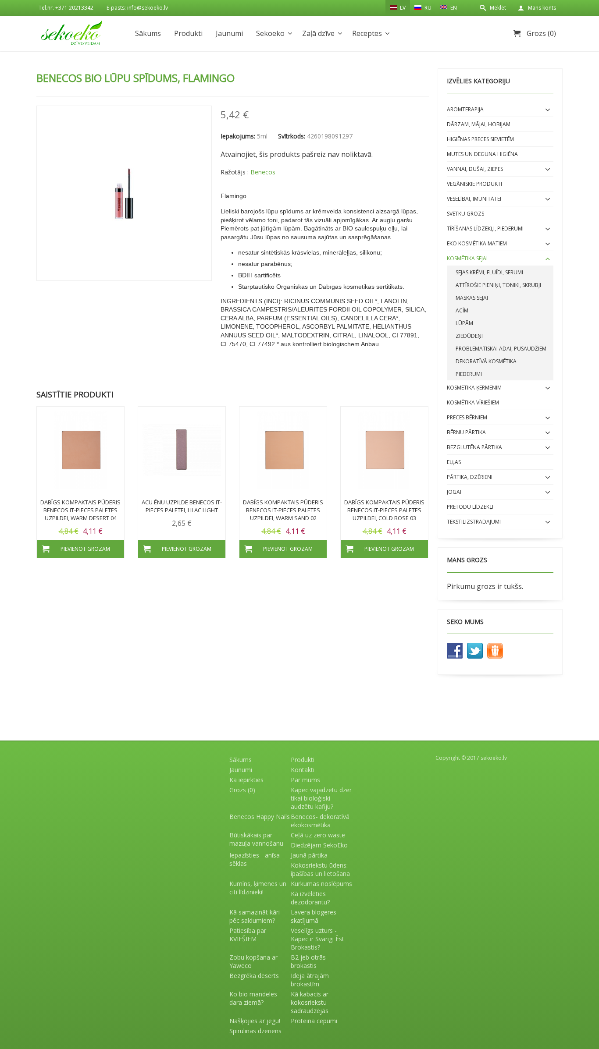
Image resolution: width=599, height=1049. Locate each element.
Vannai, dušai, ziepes (475, 169)
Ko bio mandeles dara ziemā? (253, 998)
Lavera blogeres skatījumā (313, 916)
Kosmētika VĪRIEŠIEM (473, 402)
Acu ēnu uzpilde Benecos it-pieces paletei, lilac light (182, 506)
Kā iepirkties (246, 780)
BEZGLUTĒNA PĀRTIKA (474, 447)
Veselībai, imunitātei (474, 198)
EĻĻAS (454, 462)
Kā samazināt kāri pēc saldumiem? (254, 916)
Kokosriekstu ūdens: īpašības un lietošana (320, 869)
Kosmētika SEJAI (467, 258)
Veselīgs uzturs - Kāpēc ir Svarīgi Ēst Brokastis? (317, 938)
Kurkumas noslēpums (321, 883)
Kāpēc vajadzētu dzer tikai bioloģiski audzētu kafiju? (321, 798)
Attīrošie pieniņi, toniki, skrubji (498, 285)
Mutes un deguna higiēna (482, 154)
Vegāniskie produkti (474, 184)
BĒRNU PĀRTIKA (466, 432)
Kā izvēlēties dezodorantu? (310, 898)
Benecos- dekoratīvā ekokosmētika (320, 820)
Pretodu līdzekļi (470, 506)
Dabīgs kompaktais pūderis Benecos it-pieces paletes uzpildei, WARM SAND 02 (283, 510)
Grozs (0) (541, 33)
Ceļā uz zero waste (318, 835)
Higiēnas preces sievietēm (480, 139)
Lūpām (464, 323)
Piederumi (469, 374)
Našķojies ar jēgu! (254, 1021)
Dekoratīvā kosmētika (486, 361)
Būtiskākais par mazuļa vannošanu (256, 839)
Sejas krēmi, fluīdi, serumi (489, 272)
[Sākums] (71, 33)
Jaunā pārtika (309, 855)
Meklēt (498, 7)
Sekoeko (270, 33)
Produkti (188, 33)
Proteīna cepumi (314, 1021)
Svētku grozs (465, 213)
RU (427, 7)
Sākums (148, 33)
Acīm (462, 310)
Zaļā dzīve (318, 33)
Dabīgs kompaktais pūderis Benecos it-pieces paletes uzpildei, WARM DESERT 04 (80, 510)
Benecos (262, 172)
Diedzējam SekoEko (319, 845)
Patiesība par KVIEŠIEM (247, 934)
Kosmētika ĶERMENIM (474, 387)
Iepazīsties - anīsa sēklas (254, 859)
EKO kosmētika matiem (477, 243)
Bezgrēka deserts (254, 975)
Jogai (454, 492)
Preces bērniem (467, 417)
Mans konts (542, 7)
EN (453, 7)
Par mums (305, 780)
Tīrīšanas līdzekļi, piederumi (485, 228)
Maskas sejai (472, 297)
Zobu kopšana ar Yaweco (253, 961)
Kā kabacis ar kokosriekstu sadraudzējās (309, 1002)
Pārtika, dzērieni (469, 477)
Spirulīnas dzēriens (255, 1031)
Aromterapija (465, 109)
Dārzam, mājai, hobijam (478, 124)
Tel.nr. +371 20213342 (66, 7)
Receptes (367, 33)
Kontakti (302, 769)
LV (402, 7)
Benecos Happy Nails (259, 816)
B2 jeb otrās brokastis (308, 961)
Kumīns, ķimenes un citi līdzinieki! (257, 887)
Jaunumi (229, 33)
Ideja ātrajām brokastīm (310, 979)
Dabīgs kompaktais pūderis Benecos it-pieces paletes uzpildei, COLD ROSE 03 (384, 510)
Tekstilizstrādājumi (474, 521)
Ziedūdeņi (469, 336)
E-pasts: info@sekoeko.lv (137, 7)
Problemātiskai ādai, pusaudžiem (501, 348)
